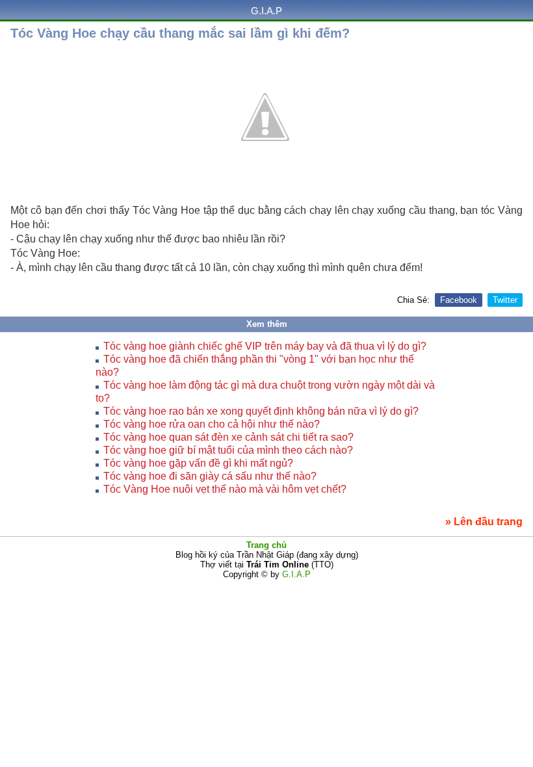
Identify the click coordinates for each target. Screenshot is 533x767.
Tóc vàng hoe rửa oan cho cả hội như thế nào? (211, 424)
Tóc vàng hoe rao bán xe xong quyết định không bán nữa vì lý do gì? (261, 411)
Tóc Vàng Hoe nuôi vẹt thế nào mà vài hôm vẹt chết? (224, 489)
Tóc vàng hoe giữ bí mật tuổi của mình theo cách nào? (228, 450)
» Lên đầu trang (484, 521)
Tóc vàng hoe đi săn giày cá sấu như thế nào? (210, 476)
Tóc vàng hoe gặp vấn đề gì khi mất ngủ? (198, 463)
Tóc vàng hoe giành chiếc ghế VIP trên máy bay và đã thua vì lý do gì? (264, 346)
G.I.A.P (266, 10)
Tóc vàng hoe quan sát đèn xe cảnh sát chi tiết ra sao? (228, 437)
